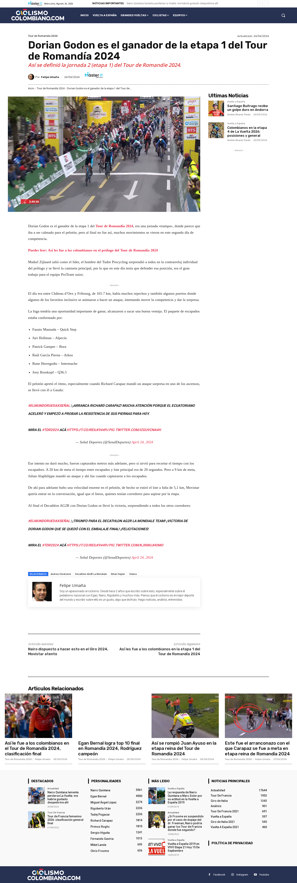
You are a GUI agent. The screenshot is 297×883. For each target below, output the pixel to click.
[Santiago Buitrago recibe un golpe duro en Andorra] (216, 108)
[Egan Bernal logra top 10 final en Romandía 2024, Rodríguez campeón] (111, 716)
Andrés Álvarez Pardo (239, 114)
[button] (283, 15)
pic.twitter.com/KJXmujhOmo (136, 545)
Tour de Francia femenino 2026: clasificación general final (65, 820)
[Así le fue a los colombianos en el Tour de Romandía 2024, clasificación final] (38, 716)
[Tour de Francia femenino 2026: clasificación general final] (36, 819)
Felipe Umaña (50, 77)
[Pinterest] (76, 621)
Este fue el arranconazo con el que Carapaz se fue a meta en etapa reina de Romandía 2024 (257, 748)
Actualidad (53, 788)
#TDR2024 (50, 430)
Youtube (264, 874)
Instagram (242, 874)
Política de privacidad (232, 843)
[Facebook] (57, 621)
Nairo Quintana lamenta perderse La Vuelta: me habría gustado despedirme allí (172, 3)
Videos (133, 573)
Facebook (219, 874)
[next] (266, 3)
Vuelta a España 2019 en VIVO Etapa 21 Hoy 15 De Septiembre (184, 847)
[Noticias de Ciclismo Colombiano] (37, 14)
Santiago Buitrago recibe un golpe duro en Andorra (247, 108)
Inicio (31, 88)
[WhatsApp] (85, 621)
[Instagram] (232, 874)
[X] (66, 621)
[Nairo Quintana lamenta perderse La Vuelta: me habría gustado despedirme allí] (36, 795)
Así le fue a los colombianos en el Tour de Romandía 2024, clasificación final (37, 748)
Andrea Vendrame (61, 573)
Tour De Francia (56, 812)
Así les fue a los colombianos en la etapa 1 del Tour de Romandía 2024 (159, 651)
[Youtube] (255, 874)
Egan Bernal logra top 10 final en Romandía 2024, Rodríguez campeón (110, 748)
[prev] (259, 3)
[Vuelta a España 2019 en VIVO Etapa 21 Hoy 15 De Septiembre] (156, 847)
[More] (94, 621)
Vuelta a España (236, 102)
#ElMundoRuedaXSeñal (49, 406)
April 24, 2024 (142, 442)
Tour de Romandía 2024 (43, 36)
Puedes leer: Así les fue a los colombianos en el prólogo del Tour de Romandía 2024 (93, 250)
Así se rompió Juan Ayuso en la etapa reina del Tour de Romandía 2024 (184, 748)
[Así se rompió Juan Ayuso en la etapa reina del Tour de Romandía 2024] (185, 716)
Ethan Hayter (118, 573)
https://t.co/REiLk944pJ (87, 430)
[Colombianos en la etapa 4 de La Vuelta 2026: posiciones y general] (216, 130)
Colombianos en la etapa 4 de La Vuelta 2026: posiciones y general (247, 131)
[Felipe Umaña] (31, 77)
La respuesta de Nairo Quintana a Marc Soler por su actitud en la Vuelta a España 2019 (185, 797)
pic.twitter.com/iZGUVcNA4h (135, 430)
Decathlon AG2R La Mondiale (91, 573)
